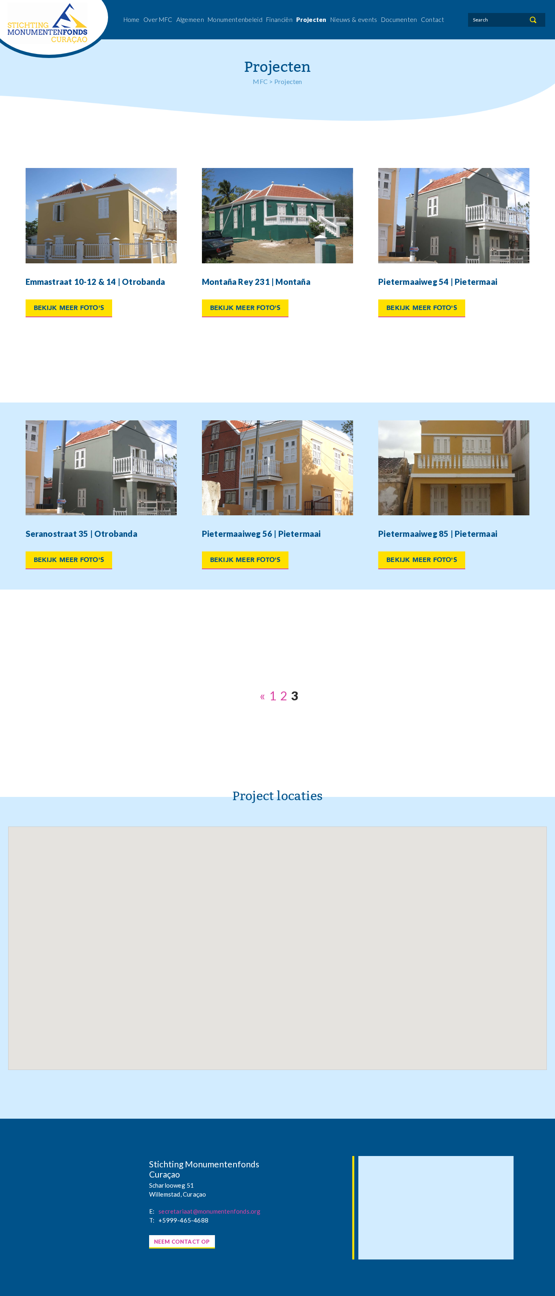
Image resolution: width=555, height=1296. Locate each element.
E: (151, 1211)
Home (132, 19)
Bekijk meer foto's (69, 308)
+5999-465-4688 (183, 1220)
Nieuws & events (353, 19)
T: (151, 1220)
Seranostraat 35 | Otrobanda (81, 533)
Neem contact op (182, 1241)
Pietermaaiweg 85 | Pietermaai (437, 533)
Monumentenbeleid (235, 19)
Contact (432, 19)
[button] (345, 1022)
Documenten (399, 19)
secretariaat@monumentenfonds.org (209, 1211)
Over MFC (157, 19)
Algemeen (190, 19)
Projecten (311, 19)
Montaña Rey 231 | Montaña (256, 281)
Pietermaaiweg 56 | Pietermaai (261, 533)
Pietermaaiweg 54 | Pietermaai (437, 281)
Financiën (279, 19)
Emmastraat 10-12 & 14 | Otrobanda (95, 281)
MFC (260, 81)
